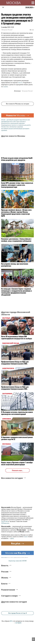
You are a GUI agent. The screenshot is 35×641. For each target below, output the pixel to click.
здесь (12, 538)
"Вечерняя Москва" (7, 30)
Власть (4, 565)
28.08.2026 (29, 7)
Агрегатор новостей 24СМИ (17, 561)
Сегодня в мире (9, 596)
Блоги (4, 583)
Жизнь (4, 577)
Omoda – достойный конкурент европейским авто (15, 120)
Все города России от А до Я (17, 613)
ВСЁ (11, 621)
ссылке (5, 87)
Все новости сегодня (12, 478)
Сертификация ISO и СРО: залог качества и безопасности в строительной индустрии (13, 122)
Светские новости (4, 557)
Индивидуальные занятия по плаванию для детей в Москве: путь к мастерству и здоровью (16, 126)
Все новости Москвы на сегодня (17, 104)
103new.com (5, 523)
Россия (4, 571)
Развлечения (8, 590)
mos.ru (20, 82)
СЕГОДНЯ (18, 623)
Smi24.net (4, 521)
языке (26, 537)
